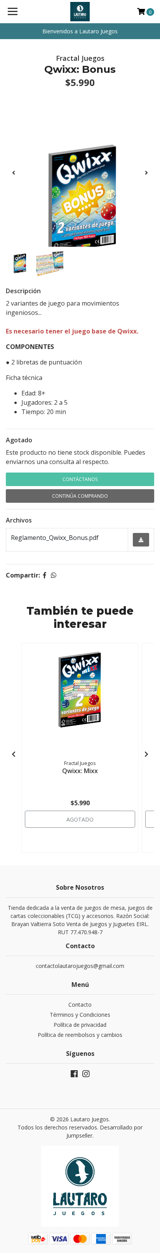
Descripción (23, 291)
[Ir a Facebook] (74, 1075)
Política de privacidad (80, 1024)
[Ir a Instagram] (85, 1075)
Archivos (19, 520)
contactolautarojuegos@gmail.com (80, 965)
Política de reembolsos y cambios (80, 1034)
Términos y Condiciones (80, 1014)
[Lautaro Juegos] (80, 11)
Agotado (19, 440)
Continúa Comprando (80, 496)
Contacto (80, 1004)
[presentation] (13, 172)
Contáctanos (80, 479)
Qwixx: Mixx (80, 771)
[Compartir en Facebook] (44, 575)
